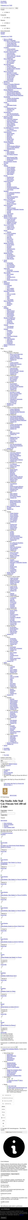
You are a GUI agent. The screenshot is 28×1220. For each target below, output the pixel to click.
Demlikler (12, 604)
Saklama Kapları (11, 249)
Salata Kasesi (10, 178)
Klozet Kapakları (11, 54)
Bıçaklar (9, 184)
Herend (2, 1004)
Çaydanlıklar (10, 234)
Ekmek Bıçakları (11, 256)
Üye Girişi (6, 755)
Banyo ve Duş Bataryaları (13, 42)
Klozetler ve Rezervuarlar (10, 51)
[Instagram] (8, 1079)
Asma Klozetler (11, 53)
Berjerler (9, 309)
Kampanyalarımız (11, 1063)
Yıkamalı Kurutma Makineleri (14, 88)
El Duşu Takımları (11, 67)
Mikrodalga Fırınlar (11, 105)
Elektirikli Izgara (11, 149)
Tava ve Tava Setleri (9, 225)
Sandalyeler (10, 322)
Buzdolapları (7, 96)
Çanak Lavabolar (11, 49)
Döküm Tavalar (11, 227)
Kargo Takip (4, 2)
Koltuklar (6, 308)
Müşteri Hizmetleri (11, 1056)
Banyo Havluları (11, 265)
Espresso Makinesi (11, 120)
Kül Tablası (13, 683)
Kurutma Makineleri (12, 87)
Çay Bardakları (10, 194)
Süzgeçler (9, 246)
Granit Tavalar (10, 226)
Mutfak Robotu (10, 133)
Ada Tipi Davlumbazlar (12, 113)
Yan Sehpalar (10, 327)
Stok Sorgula (4, 820)
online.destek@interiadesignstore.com (17, 1087)
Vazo (8, 292)
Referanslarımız (11, 1058)
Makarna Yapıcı (14, 479)
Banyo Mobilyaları (8, 58)
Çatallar (9, 182)
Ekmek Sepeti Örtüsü (12, 279)
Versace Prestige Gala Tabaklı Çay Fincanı (11, 957)
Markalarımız (10, 1060)
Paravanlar (9, 333)
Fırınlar (5, 102)
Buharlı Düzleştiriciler (12, 158)
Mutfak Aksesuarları (9, 243)
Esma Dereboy (4, 859)
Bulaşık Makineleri (8, 89)
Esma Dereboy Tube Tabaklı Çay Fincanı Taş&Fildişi (14, 879)
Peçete (8, 278)
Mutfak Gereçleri (8, 216)
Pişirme (5, 230)
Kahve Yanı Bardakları (12, 196)
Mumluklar (9, 303)
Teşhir (5, 306)
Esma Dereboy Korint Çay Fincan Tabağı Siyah (12, 926)
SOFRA (6, 771)
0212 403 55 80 (12, 1086)
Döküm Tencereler (11, 223)
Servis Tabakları (11, 168)
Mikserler (9, 136)
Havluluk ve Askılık (12, 73)
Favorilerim (3, 1)
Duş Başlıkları (10, 65)
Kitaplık (9, 334)
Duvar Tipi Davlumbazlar (13, 115)
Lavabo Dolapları (11, 60)
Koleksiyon (13, 685)
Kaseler (5, 175)
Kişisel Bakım (13, 400)
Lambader (9, 285)
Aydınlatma (6, 284)
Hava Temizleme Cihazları (10, 161)
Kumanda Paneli (11, 57)
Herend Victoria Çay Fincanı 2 (8, 1025)
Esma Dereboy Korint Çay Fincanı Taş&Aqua (12, 941)
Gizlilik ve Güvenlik (12, 1071)
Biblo (8, 296)
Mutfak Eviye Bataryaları (13, 46)
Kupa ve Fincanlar (8, 199)
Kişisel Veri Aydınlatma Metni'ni (10, 1049)
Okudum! (3, 1217)
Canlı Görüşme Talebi (9, 827)
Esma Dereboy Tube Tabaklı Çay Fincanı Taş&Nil (13, 910)
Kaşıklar (9, 185)
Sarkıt (8, 287)
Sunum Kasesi (10, 180)
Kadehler (9, 195)
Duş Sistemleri (7, 64)
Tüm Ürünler (10, 80)
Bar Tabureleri (10, 323)
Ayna (11, 682)
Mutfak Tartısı (10, 139)
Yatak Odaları (7, 337)
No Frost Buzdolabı (12, 99)
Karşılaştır (3, 834)
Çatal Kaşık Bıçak (8, 181)
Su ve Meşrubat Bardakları (13, 192)
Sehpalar (6, 325)
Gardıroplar (10, 343)
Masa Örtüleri (10, 274)
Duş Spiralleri (10, 70)
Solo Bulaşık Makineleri (13, 91)
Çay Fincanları (10, 202)
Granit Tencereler (11, 219)
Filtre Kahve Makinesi (12, 122)
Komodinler (10, 341)
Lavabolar (6, 47)
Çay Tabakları (13, 520)
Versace (2, 954)
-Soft (7, 1132)
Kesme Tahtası (10, 244)
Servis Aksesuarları (14, 538)
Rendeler (9, 247)
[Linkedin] (12, 1079)
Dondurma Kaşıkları (12, 187)
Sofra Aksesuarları (8, 205)
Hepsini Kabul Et (15, 1174)
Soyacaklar (9, 250)
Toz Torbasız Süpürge (12, 154)
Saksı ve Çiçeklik (11, 294)
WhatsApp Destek (13, 1080)
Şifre (2, 760)
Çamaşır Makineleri (11, 85)
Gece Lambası (10, 288)
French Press (10, 239)
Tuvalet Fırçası (10, 77)
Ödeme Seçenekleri (8, 824)
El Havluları (10, 263)
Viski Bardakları (11, 198)
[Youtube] (9, 1079)
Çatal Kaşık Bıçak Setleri (13, 188)
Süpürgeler (6, 150)
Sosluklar (12, 568)
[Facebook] (11, 1079)
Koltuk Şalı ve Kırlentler (13, 271)
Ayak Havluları (10, 267)
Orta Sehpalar (10, 326)
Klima (5, 281)
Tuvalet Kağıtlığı (11, 75)
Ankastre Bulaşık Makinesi (13, 92)
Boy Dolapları (10, 63)
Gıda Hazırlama (8, 132)
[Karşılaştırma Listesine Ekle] (1, 841)
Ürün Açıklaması (8, 823)
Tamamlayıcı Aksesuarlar (16, 399)
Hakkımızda (10, 1054)
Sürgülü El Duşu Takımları (13, 68)
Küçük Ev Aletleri (8, 116)
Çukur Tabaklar (11, 171)
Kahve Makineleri (8, 118)
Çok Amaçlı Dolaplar (12, 336)
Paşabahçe (3, 973)
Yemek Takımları (8, 215)
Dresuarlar (9, 320)
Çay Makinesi (10, 129)
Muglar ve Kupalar (11, 203)
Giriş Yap (3, 765)
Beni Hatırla (5, 764)
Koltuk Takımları (14, 707)
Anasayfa (7, 769)
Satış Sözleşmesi (11, 1074)
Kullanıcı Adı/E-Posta (6, 757)
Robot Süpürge (10, 153)
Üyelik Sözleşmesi (11, 1072)
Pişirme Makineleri (8, 142)
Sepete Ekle (4, 815)
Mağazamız (10, 1057)
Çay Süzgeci (10, 240)
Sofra (5, 164)
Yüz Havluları (10, 264)
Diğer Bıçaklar (10, 258)
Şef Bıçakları (10, 254)
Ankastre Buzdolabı (12, 101)
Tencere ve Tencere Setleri (10, 218)
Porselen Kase (10, 177)
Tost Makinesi (10, 143)
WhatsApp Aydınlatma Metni (14, 1075)
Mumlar (9, 302)
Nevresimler (10, 270)
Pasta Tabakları (10, 172)
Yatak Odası (7, 268)
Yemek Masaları (11, 319)
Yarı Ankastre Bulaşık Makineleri (15, 95)
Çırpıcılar (12, 619)
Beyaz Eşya (7, 82)
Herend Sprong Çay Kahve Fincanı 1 (10, 1006)
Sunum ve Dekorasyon (9, 344)
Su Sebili (6, 163)
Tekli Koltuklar (10, 312)
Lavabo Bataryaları (11, 43)
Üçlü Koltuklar (10, 315)
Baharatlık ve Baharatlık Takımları (15, 209)
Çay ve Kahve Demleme (10, 233)
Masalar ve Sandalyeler (9, 318)
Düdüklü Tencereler (12, 222)
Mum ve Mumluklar (9, 301)
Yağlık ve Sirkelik (11, 208)
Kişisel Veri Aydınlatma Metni (14, 1070)
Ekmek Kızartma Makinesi (13, 146)
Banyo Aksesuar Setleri (12, 74)
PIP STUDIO (13, 795)
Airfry (8, 144)
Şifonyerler (9, 340)
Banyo (5, 261)
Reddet (17, 1168)
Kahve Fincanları (11, 201)
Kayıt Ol (8, 765)
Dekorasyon (7, 282)
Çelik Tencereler (11, 220)
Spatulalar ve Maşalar (15, 617)
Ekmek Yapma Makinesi (16, 478)
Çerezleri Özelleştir (5, 1174)
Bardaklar (6, 191)
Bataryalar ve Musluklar (10, 40)
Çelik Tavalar (10, 229)
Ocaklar (6, 106)
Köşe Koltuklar (14, 706)
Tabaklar (6, 165)
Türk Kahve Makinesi (12, 119)
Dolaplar (6, 329)
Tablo (8, 298)
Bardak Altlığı (13, 566)
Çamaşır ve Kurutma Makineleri (12, 84)
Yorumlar (6, 826)
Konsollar (9, 330)
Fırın (8, 104)
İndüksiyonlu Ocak (11, 108)
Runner (8, 275)
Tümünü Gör (13, 359)
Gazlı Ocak (9, 111)
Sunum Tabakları (11, 170)
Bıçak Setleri (10, 257)
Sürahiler (9, 206)
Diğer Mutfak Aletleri (15, 621)
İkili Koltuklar (10, 313)
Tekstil (5, 260)
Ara (17, 8)
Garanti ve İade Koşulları (13, 1067)
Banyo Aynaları (11, 61)
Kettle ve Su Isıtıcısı (12, 130)
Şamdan (9, 305)
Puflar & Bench (11, 310)
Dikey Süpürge (10, 151)
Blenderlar (9, 137)
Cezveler (9, 236)
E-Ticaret (10, 1132)
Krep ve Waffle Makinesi (13, 147)
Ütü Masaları (10, 160)
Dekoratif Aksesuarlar (9, 291)
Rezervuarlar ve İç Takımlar (14, 56)
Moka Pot (9, 237)
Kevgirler (12, 620)
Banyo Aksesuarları (8, 71)
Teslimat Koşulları (11, 1065)
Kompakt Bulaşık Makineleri (14, 94)
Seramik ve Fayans (8, 81)
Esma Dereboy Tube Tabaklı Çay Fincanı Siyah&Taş (14, 895)
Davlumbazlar (7, 112)
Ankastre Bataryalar (12, 44)
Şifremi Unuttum (13, 764)
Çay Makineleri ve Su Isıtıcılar (11, 127)
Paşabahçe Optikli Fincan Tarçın (9, 975)
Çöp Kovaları (10, 78)
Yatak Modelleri (11, 339)
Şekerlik (9, 212)
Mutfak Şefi (10, 134)
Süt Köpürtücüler (11, 125)
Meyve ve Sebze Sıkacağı (16, 476)
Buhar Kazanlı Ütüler (12, 157)
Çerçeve (9, 295)
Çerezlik (9, 211)
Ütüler (5, 156)
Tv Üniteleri (10, 332)
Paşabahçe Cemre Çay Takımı (8, 991)
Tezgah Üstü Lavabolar (12, 50)
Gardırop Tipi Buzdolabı (13, 98)
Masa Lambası (10, 289)
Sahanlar (9, 232)
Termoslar (12, 606)
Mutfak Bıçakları (8, 253)
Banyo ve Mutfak (8, 39)
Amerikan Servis (11, 277)
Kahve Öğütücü (11, 123)
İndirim (5, 346)
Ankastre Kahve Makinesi (16, 459)
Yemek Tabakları (11, 167)
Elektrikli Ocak (10, 109)
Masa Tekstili (7, 272)
